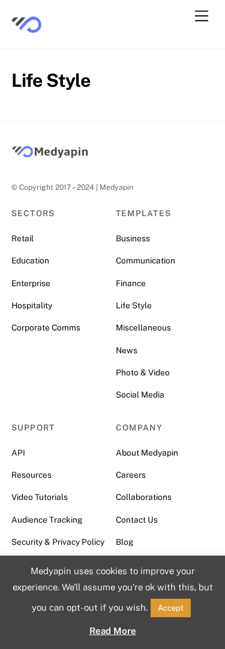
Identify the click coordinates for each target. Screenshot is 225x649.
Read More (112, 631)
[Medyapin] (26, 33)
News (126, 350)
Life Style (134, 305)
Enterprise (30, 283)
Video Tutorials (39, 497)
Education (30, 260)
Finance (131, 283)
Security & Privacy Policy (57, 542)
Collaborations (144, 497)
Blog (125, 542)
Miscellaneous (143, 327)
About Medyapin (147, 452)
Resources (31, 475)
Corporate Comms (45, 327)
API (18, 452)
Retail (22, 238)
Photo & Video (143, 372)
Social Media (140, 394)
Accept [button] (171, 607)
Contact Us (137, 519)
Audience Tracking (47, 519)
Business (133, 238)
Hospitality (31, 305)
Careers (131, 475)
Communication (145, 260)
